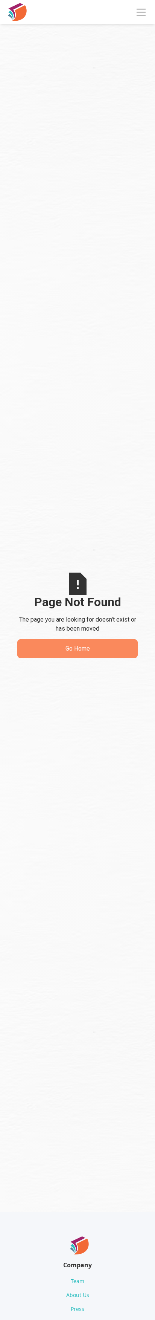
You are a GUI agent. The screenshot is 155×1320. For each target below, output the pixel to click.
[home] (17, 12)
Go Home (77, 648)
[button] (139, 12)
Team (77, 1281)
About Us (77, 1295)
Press (77, 1308)
